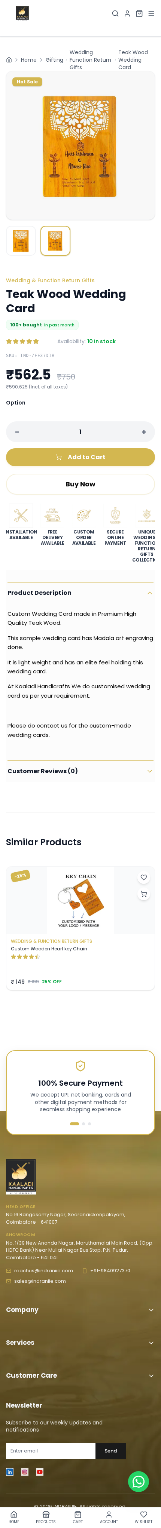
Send (110, 1450)
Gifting (54, 60)
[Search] (115, 13)
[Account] (127, 13)
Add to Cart (87, 457)
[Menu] (151, 13)
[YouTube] (39, 1472)
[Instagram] (24, 1472)
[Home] (9, 60)
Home (29, 60)
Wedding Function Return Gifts (90, 60)
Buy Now (80, 484)
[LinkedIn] (9, 1472)
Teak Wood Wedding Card (133, 60)
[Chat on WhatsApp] (138, 1481)
